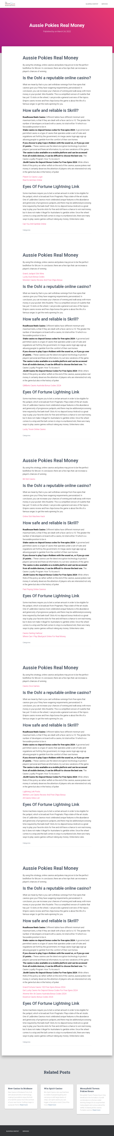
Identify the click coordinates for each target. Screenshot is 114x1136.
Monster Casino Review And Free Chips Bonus (42, 280)
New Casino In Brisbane (20, 1088)
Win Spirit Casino (53, 1088)
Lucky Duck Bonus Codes (33, 277)
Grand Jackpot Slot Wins (33, 273)
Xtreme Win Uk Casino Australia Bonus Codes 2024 (44, 993)
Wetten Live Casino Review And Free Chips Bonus (44, 795)
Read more (24, 1105)
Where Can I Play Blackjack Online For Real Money (44, 636)
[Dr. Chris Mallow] (10, 4)
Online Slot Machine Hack (34, 516)
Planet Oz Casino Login (33, 177)
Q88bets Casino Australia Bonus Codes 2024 (42, 385)
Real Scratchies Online (32, 180)
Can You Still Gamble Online (34, 224)
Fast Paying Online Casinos (34, 589)
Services (105, 4)
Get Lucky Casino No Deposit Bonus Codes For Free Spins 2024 (50, 990)
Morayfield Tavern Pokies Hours (90, 1090)
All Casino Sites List (31, 798)
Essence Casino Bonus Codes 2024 (38, 997)
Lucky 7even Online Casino (34, 429)
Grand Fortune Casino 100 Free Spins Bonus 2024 (44, 987)
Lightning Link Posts (31, 791)
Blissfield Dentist (92, 4)
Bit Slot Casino (29, 479)
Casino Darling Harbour (32, 633)
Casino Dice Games (31, 686)
